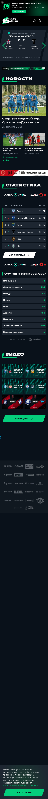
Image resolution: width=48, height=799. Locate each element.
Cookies (34, 785)
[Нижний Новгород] (9, 429)
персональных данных (15, 785)
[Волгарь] (39, 438)
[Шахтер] (18, 455)
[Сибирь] (5, 438)
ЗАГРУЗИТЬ (19, 11)
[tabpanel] (24, 303)
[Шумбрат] (26, 455)
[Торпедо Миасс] (22, 438)
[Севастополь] (9, 455)
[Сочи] (43, 429)
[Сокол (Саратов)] (14, 438)
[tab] (15, 195)
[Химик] (26, 446)
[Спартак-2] (43, 455)
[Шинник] (26, 429)
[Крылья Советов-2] (43, 446)
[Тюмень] (31, 438)
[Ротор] (18, 429)
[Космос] (35, 446)
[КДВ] (18, 446)
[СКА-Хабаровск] (35, 429)
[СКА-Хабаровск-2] (35, 455)
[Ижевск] (9, 446)
